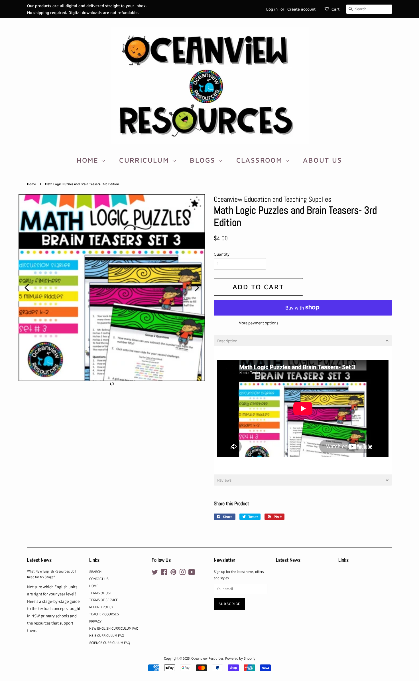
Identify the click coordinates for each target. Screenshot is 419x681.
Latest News (39, 560)
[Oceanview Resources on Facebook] (164, 573)
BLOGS (204, 160)
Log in (272, 9)
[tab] (303, 340)
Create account (301, 9)
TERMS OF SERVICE (103, 599)
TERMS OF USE (100, 593)
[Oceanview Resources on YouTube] (191, 573)
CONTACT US (99, 578)
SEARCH (95, 571)
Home (31, 184)
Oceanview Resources (207, 658)
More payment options (258, 323)
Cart (335, 9)
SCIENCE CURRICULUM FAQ (109, 642)
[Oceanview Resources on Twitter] (155, 573)
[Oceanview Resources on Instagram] (182, 573)
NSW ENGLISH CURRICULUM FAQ (113, 628)
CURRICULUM (145, 160)
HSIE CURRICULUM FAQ (106, 635)
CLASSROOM (260, 160)
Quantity (221, 254)
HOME (89, 160)
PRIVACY (95, 621)
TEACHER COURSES (104, 614)
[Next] (197, 288)
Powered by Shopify (240, 658)
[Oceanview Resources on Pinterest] (173, 573)
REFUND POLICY (101, 607)
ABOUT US (322, 160)
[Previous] (27, 288)
